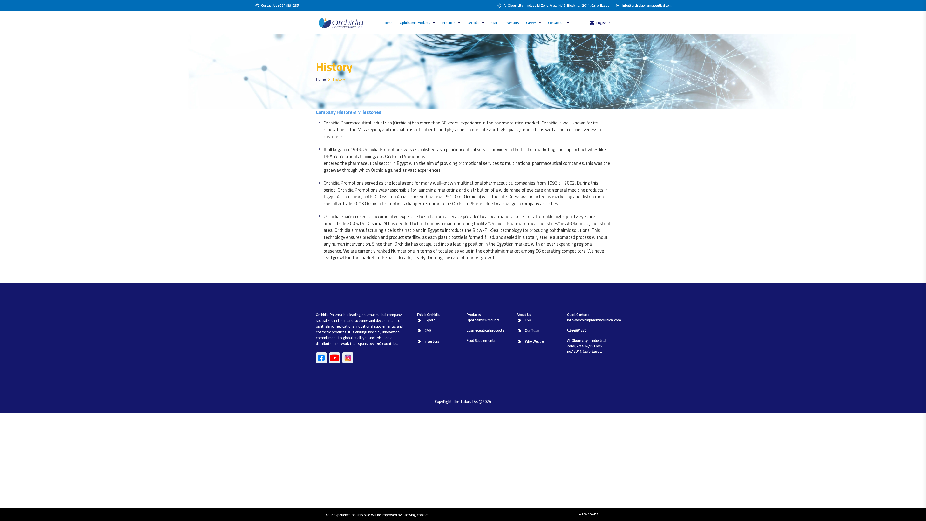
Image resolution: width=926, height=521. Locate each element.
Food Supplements (481, 340)
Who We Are (534, 341)
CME (494, 23)
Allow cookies (588, 514)
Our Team (532, 330)
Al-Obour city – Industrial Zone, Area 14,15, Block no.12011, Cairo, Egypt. (557, 5)
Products (449, 23)
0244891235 (576, 330)
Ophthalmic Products (415, 23)
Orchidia (474, 23)
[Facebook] (321, 357)
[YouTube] (334, 357)
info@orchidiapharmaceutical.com (647, 5)
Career (531, 23)
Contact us (556, 23)
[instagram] (347, 357)
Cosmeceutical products (485, 330)
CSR (528, 319)
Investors (512, 23)
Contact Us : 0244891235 (280, 5)
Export (430, 319)
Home (388, 23)
